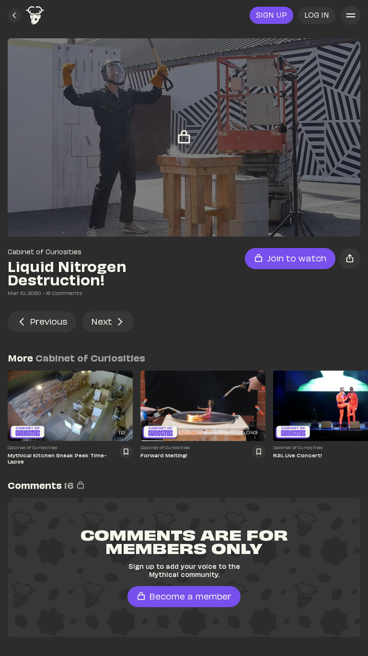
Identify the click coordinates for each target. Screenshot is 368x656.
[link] (35, 15)
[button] (14, 15)
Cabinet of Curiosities (44, 251)
